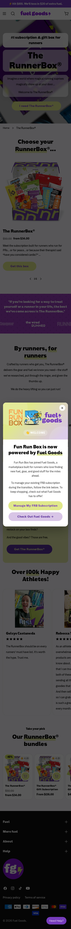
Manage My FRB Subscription (35, 506)
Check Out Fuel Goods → (35, 517)
